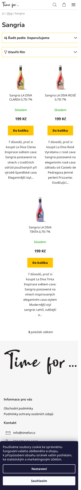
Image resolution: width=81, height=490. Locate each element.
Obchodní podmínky (18, 408)
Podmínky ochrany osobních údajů (28, 414)
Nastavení (39, 469)
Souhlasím (39, 481)
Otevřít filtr (16, 52)
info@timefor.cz (24, 433)
